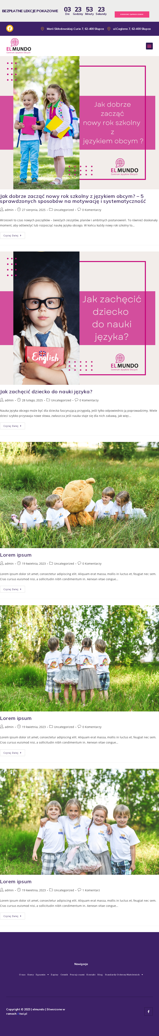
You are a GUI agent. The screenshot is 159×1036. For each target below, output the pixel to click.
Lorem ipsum (16, 555)
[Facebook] (148, 1011)
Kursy (31, 974)
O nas (22, 974)
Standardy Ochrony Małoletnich (122, 974)
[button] (149, 46)
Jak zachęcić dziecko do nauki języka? (46, 391)
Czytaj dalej (14, 234)
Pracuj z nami (77, 974)
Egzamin (40, 974)
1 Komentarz (91, 890)
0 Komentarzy (91, 210)
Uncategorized (64, 210)
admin (9, 210)
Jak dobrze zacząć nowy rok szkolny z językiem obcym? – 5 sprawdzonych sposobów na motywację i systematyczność (73, 198)
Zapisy (54, 974)
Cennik (64, 974)
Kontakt (91, 974)
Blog (100, 974)
